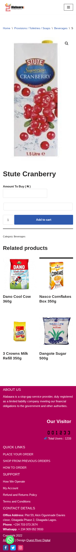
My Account (10, 488)
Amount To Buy (17, 186)
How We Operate (14, 481)
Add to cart (43, 219)
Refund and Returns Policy (20, 494)
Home (6, 28)
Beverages (60, 28)
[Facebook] (5, 547)
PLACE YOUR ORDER (18, 454)
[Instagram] (20, 547)
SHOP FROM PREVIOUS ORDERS (26, 461)
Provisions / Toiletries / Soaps (32, 28)
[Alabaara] (14, 7)
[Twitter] (13, 547)
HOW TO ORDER (15, 467)
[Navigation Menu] (68, 7)
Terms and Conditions (17, 501)
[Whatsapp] (10, 542)
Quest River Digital (38, 540)
